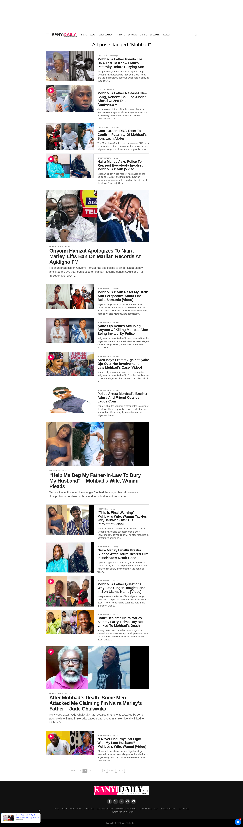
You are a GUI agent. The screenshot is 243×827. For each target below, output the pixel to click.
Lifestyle (154, 35)
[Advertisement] (121, 16)
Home (84, 35)
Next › (111, 771)
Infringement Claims (125, 809)
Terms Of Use (145, 809)
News (92, 35)
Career (166, 35)
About (65, 809)
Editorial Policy (105, 809)
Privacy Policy (167, 809)
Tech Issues (183, 809)
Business (132, 35)
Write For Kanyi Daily (122, 812)
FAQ (156, 809)
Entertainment (105, 35)
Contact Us (76, 809)
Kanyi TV (121, 35)
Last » (120, 771)
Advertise (89, 809)
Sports (143, 35)
